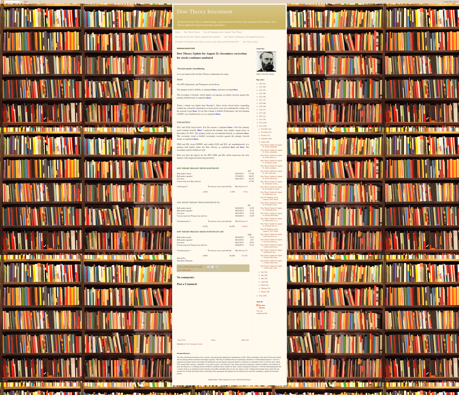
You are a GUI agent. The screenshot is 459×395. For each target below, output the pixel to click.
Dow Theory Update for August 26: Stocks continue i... (271, 167)
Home (177, 32)
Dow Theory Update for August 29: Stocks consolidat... (271, 151)
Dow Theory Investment (204, 11)
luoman (233, 379)
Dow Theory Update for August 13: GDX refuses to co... (271, 219)
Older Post (245, 340)
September (265, 138)
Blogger (248, 379)
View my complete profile (261, 312)
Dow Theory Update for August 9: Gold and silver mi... (271, 235)
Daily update (187, 270)
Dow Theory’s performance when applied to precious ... (245, 36)
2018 (261, 109)
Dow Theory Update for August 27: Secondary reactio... (271, 161)
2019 (261, 106)
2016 (261, 116)
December (264, 129)
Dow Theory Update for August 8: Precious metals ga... (271, 240)
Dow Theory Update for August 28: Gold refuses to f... (271, 156)
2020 (261, 103)
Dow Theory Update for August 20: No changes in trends (271, 188)
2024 (261, 90)
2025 (261, 87)
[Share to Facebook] (215, 267)
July (262, 272)
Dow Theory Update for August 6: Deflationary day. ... (271, 251)
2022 (261, 96)
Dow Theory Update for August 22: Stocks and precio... (271, 177)
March (263, 285)
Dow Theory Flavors (192, 32)
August (263, 142)
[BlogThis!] (210, 267)
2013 (261, 126)
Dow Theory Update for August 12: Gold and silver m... (271, 225)
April (263, 282)
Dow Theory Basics (250, 41)
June (263, 275)
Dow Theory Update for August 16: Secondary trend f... (271, 204)
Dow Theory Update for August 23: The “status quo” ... (271, 172)
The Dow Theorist (262, 306)
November (265, 132)
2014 (261, 123)
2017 (261, 113)
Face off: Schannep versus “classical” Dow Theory (223, 32)
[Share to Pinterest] (217, 267)
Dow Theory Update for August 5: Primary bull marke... (271, 256)
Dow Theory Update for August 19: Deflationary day (271, 193)
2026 (261, 83)
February (264, 288)
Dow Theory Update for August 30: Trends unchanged (271, 146)
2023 (261, 93)
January (264, 291)
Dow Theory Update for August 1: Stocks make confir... (271, 267)
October (264, 135)
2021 (261, 100)
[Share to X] (212, 267)
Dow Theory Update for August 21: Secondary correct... (271, 182)
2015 (261, 119)
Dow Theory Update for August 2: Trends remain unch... (271, 262)
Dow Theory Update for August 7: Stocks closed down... (271, 246)
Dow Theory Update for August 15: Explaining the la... (271, 209)
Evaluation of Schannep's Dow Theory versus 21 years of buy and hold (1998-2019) (207, 41)
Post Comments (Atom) (194, 344)
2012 (261, 296)
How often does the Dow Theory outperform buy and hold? (197, 36)
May (263, 278)
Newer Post (181, 340)
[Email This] (208, 267)
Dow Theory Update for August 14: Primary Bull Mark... (271, 214)
